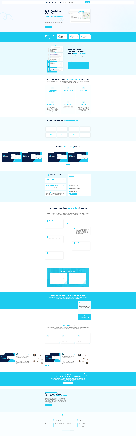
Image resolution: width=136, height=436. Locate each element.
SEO (63, 2)
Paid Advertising (71, 2)
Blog (75, 2)
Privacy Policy (68, 432)
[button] (67, 164)
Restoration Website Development (52, 90)
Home (60, 2)
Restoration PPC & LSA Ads (52, 105)
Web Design (66, 2)
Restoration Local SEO (68, 90)
